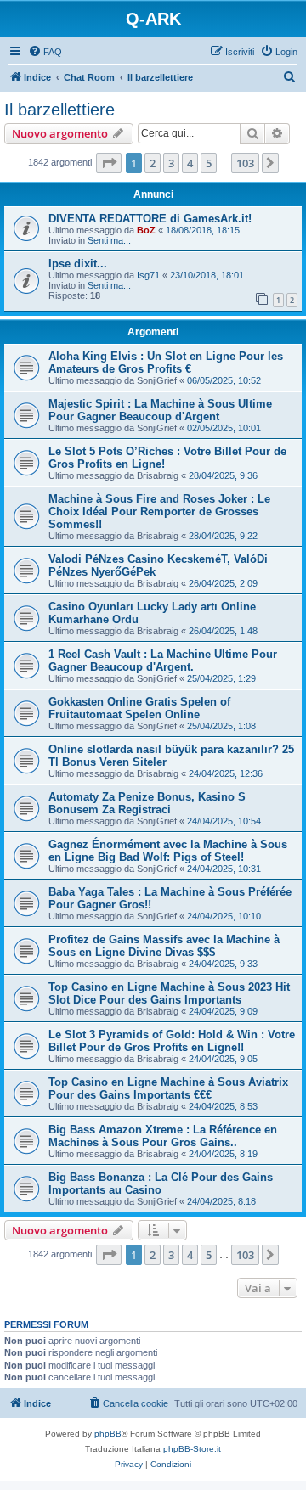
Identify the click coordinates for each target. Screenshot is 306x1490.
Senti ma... (109, 240)
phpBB (108, 1433)
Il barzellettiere (59, 109)
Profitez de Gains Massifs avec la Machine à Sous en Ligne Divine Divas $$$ (164, 946)
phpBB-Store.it (192, 1448)
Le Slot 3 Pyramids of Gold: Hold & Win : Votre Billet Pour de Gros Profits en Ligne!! (171, 1041)
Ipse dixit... (77, 263)
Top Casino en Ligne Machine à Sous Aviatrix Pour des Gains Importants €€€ (168, 1088)
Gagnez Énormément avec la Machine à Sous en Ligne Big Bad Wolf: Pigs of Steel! (167, 850)
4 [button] (190, 163)
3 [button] (171, 163)
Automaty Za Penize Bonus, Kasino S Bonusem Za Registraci (147, 803)
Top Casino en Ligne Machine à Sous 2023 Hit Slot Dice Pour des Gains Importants (169, 993)
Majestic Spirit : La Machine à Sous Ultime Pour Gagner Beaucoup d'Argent (160, 410)
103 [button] (245, 163)
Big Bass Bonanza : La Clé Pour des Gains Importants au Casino (160, 1183)
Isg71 (148, 275)
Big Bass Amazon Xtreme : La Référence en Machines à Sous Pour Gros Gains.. (162, 1136)
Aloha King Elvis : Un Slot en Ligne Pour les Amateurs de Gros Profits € (165, 362)
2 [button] (153, 163)
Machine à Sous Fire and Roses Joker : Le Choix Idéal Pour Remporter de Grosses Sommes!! (159, 511)
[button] (109, 163)
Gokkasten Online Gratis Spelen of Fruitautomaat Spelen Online (139, 708)
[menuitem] (45, 52)
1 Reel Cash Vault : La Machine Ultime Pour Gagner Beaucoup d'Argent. (162, 660)
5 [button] (209, 163)
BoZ (146, 230)
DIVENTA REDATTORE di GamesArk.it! (150, 218)
